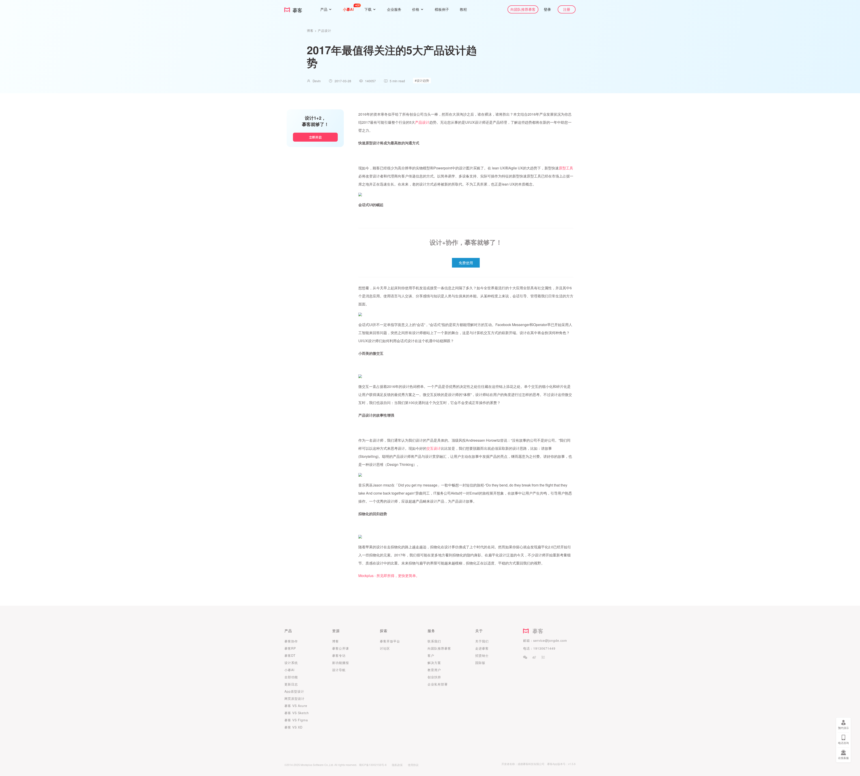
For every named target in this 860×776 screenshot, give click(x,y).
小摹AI (289, 670)
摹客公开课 (340, 648)
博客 (311, 30)
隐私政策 (397, 765)
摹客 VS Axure (295, 705)
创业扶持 (434, 677)
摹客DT (290, 655)
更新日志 (291, 684)
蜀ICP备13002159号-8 (373, 765)
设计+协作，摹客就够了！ (466, 242)
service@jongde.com (550, 640)
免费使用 (466, 262)
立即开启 (315, 137)
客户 (431, 655)
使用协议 (413, 765)
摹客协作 (291, 641)
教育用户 (434, 670)
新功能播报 (340, 662)
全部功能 (291, 677)
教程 (463, 9)
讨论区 (385, 648)
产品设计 (324, 30)
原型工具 (566, 168)
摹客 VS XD (293, 727)
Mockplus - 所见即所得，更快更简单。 (388, 575)
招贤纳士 (482, 655)
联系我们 (434, 641)
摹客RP (290, 648)
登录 (547, 9)
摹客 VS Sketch (296, 713)
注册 (566, 9)
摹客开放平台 (390, 641)
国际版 (480, 662)
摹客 (536, 631)
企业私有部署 (438, 684)
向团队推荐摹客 (522, 9)
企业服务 (394, 9)
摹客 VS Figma (296, 720)
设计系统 (291, 662)
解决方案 (434, 662)
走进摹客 (482, 648)
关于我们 (482, 641)
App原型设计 (294, 691)
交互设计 (433, 448)
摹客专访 (339, 655)
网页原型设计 (294, 698)
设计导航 (339, 670)
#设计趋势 (422, 80)
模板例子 (442, 9)
